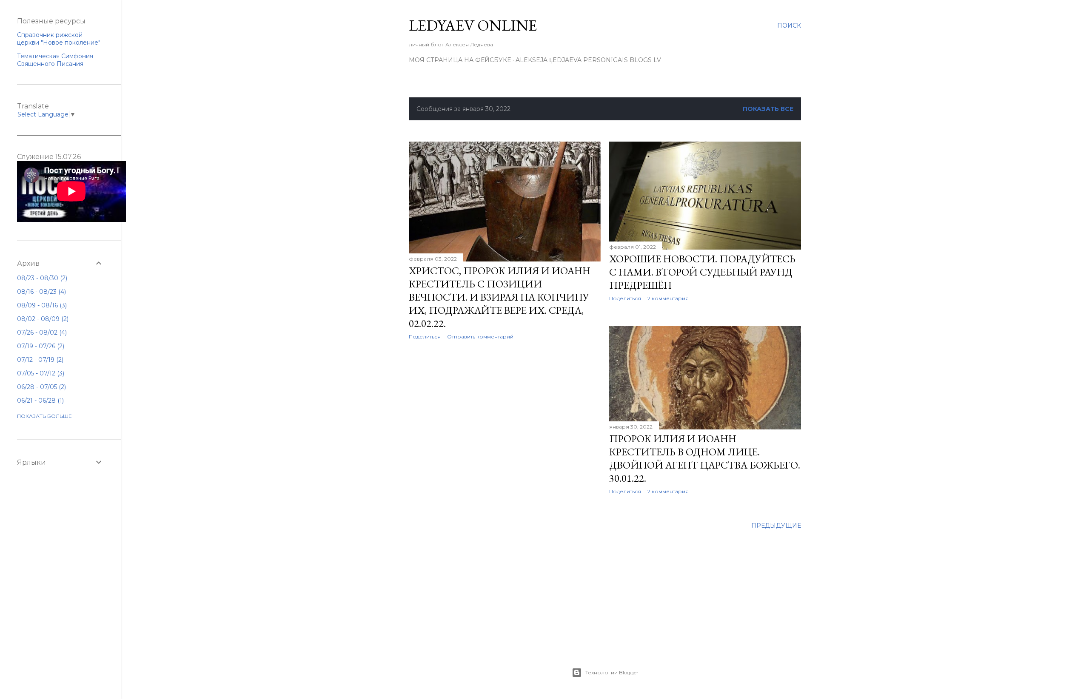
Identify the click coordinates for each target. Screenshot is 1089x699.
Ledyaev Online (473, 25)
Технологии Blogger (612, 672)
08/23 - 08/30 (41, 278)
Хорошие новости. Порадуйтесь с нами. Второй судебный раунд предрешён (702, 272)
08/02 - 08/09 (42, 319)
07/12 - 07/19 (39, 360)
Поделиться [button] (425, 336)
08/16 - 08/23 (40, 292)
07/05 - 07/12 (40, 373)
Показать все (768, 109)
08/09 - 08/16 (41, 305)
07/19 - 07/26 (40, 346)
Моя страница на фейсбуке (460, 60)
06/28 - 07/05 (40, 387)
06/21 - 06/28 (39, 400)
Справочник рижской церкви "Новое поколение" (58, 38)
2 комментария (668, 298)
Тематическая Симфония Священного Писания (55, 60)
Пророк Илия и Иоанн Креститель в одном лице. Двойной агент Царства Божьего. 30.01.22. (704, 458)
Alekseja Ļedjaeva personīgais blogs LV (588, 60)
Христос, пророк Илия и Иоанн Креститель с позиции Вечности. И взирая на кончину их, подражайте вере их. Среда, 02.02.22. (499, 297)
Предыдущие (776, 525)
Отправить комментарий (480, 336)
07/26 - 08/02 (41, 332)
